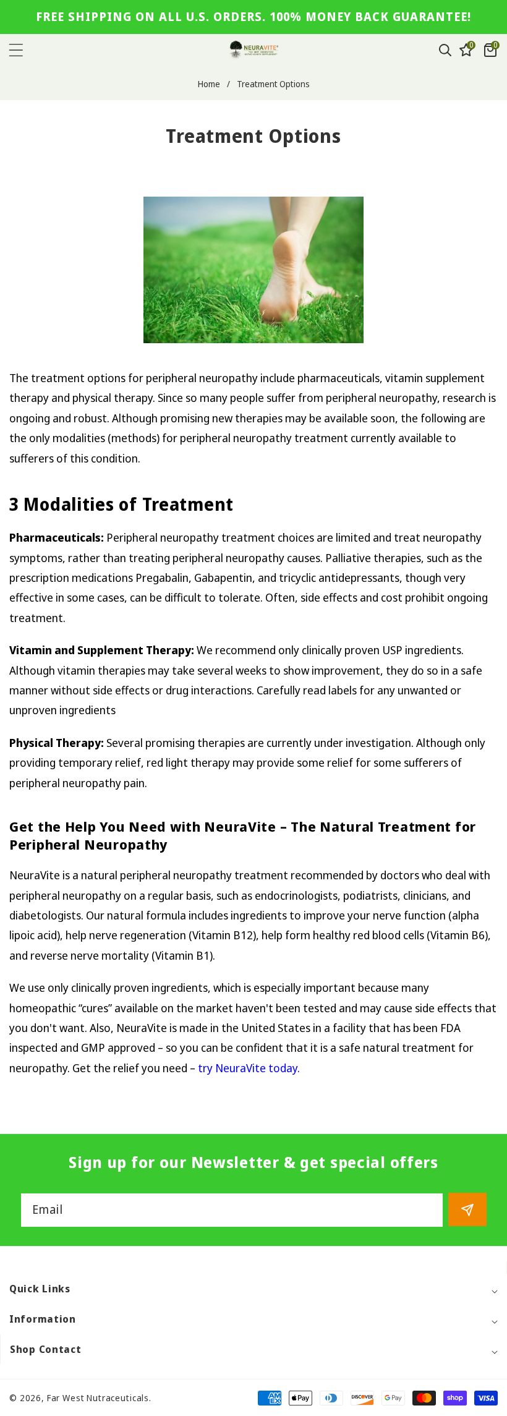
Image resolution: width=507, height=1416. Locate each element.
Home (209, 84)
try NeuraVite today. (249, 1067)
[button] (25, 50)
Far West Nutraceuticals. (99, 1398)
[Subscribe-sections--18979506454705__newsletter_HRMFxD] (467, 1209)
